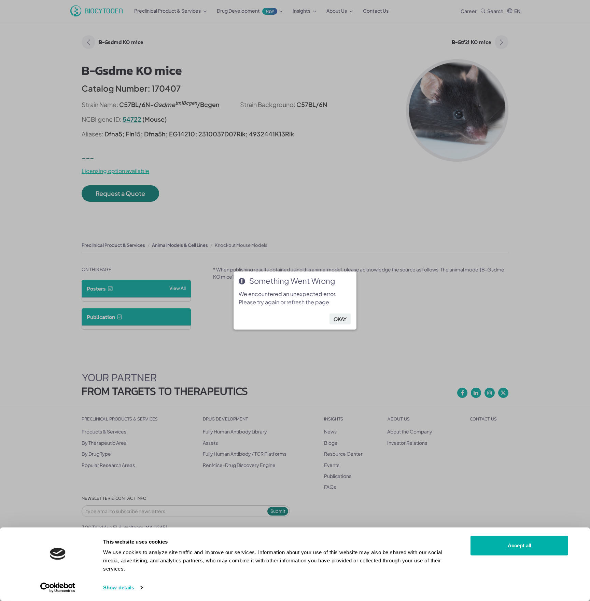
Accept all (519, 545)
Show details (118, 587)
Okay (340, 319)
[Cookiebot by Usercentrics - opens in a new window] (58, 588)
